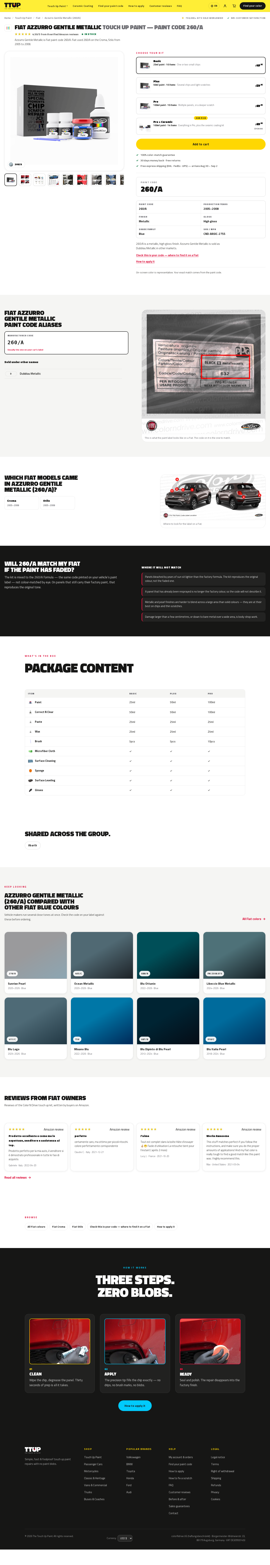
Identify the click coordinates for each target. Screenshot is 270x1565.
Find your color (252, 6)
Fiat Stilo (77, 1226)
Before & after (177, 1499)
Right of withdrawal (222, 1471)
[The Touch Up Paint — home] (12, 6)
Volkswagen (133, 1457)
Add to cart (201, 144)
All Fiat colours (36, 1226)
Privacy (215, 1492)
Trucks (88, 1492)
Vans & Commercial (95, 1485)
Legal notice (218, 1457)
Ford (129, 1485)
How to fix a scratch (180, 1478)
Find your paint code (110, 6)
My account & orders (181, 1457)
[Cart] (234, 6)
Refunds (216, 1485)
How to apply (136, 6)
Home (7, 18)
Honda (130, 1478)
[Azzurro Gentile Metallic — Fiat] (25, 180)
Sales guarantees (179, 1506)
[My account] (225, 6)
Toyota (130, 1471)
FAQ (179, 6)
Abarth (32, 845)
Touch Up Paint (57, 6)
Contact (173, 1513)
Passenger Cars (93, 1464)
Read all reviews (15, 1177)
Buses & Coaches (94, 1499)
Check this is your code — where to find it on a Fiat (167, 255)
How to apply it (145, 262)
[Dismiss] (52, 1553)
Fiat (38, 18)
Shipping (216, 1478)
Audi (129, 1492)
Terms (215, 1464)
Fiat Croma (58, 1226)
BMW (129, 1464)
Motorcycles (91, 1471)
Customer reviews (161, 6)
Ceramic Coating (83, 6)
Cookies (215, 1499)
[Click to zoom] (64, 111)
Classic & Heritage (94, 1478)
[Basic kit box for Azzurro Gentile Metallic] (10, 180)
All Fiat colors (251, 918)
